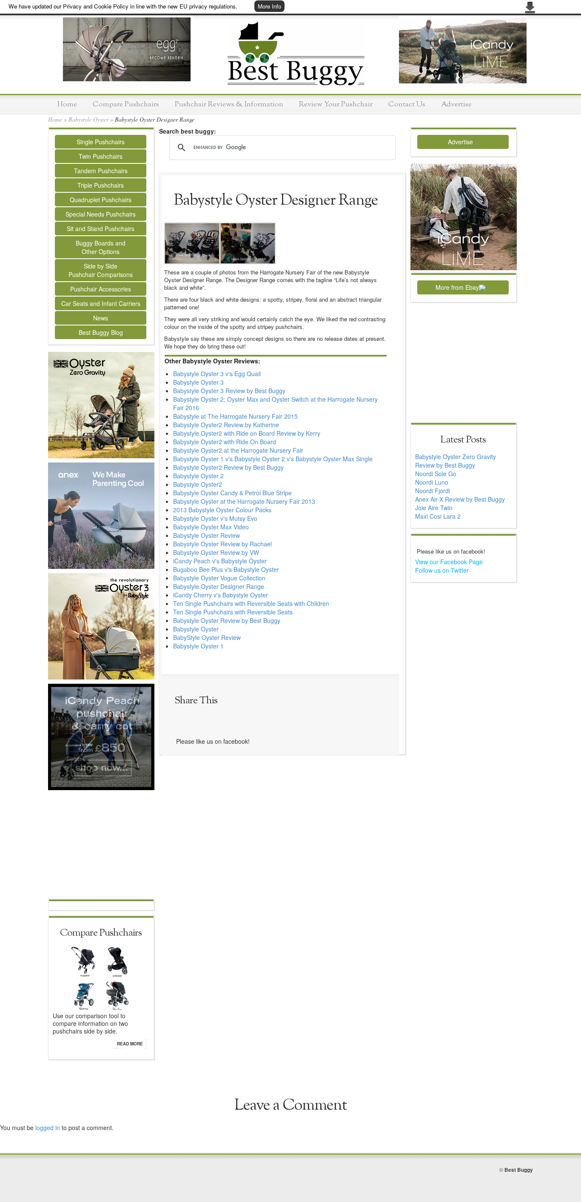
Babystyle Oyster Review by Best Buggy (226, 620)
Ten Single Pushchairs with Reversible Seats (233, 612)
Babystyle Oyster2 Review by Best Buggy (228, 467)
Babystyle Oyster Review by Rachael (222, 544)
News (100, 318)
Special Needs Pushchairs (101, 214)
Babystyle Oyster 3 (198, 382)
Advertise (456, 104)
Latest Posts (463, 440)
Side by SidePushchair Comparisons (100, 270)
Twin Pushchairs (100, 156)
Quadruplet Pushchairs (100, 199)
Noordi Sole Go (435, 473)
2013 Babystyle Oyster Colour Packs (222, 509)
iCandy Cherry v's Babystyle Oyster (220, 595)
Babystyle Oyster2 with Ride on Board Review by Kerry (246, 433)
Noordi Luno (431, 482)
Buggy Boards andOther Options (100, 247)
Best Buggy (518, 1169)
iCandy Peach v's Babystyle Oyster (220, 561)
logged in (47, 1127)
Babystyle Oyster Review (206, 535)
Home (67, 104)
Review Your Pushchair (336, 104)
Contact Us (406, 104)
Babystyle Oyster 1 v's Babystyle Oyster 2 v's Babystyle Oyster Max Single (273, 458)
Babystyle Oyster (88, 119)
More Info (269, 6)
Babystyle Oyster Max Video (211, 526)
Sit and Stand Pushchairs (100, 228)
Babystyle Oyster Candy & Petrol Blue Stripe (232, 492)
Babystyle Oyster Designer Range (218, 586)
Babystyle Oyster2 (197, 484)
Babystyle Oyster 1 (198, 646)
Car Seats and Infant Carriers (100, 303)
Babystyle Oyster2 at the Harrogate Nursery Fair (238, 450)
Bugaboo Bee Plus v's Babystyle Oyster (226, 569)
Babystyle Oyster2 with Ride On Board (224, 441)
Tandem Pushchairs (101, 170)
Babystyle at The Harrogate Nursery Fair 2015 (235, 416)
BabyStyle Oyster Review (207, 637)
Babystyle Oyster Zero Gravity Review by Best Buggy (455, 460)
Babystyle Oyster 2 (198, 475)
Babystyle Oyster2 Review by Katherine (226, 424)
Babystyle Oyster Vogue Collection (219, 578)
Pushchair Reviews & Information (229, 104)
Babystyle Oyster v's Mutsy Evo (215, 518)
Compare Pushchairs (126, 104)
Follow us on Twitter (442, 570)
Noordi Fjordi (432, 490)
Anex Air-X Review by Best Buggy (460, 499)
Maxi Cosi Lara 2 (438, 516)
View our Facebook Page (449, 561)
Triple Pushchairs (100, 185)
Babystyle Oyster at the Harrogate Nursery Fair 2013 (244, 501)
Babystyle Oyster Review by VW (216, 552)
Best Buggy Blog (101, 332)
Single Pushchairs (101, 141)
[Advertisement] (101, 845)
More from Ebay (457, 287)
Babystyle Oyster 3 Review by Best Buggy (229, 390)
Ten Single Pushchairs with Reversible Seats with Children (251, 603)
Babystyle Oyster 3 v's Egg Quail (217, 373)
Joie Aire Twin (434, 507)
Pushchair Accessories (100, 289)
